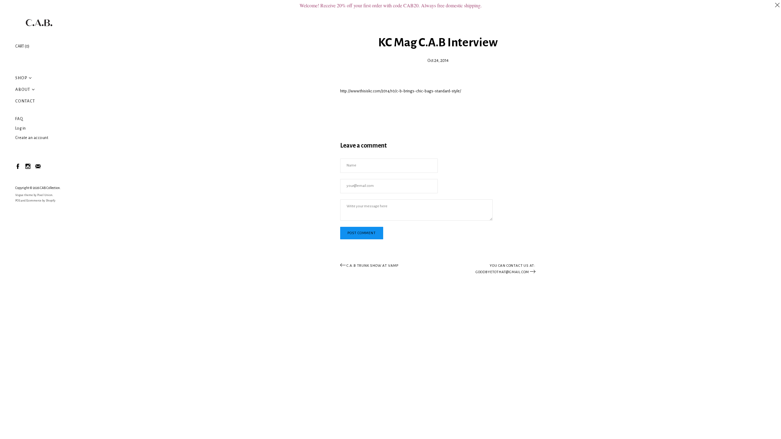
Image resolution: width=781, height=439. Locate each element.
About (22, 89)
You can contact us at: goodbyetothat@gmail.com (505, 269)
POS (17, 200)
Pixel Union (44, 195)
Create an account (32, 138)
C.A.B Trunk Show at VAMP (372, 266)
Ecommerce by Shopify (41, 200)
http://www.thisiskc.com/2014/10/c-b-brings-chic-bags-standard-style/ (400, 91)
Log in (20, 128)
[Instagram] (27, 166)
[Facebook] (17, 166)
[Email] (38, 166)
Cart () (22, 46)
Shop (21, 78)
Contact (25, 101)
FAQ (19, 119)
